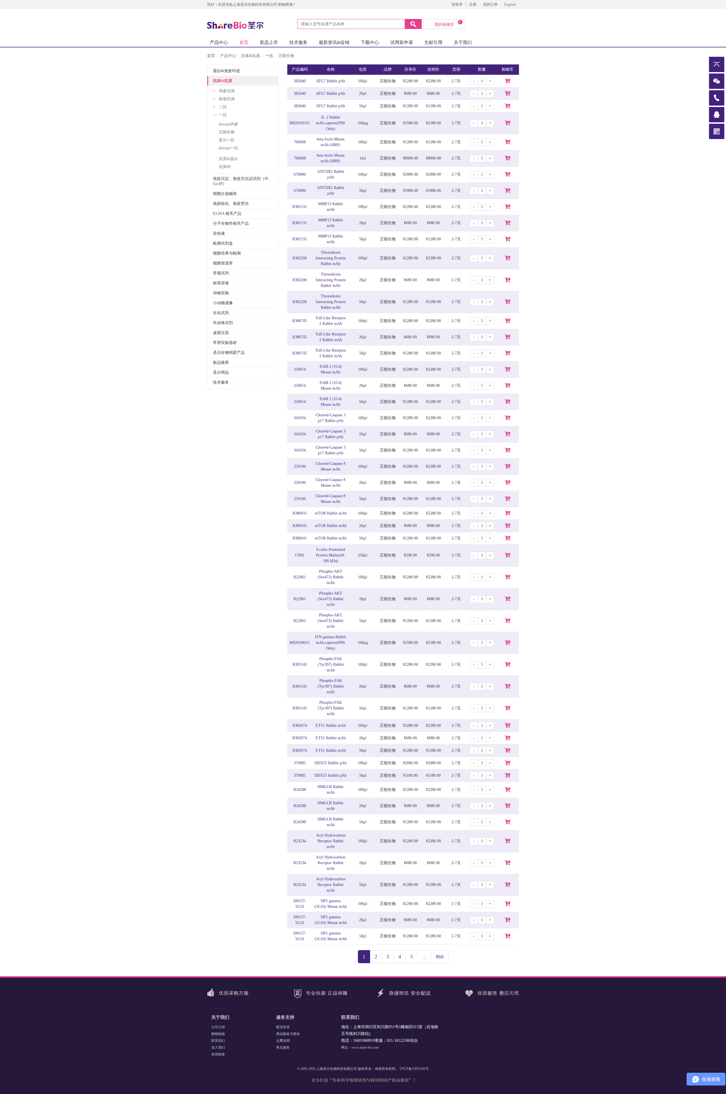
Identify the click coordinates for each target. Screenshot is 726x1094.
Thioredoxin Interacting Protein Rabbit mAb (331, 258)
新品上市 (269, 42)
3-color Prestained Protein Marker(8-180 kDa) (330, 555)
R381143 (300, 664)
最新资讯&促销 (334, 42)
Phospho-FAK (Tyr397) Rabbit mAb (331, 664)
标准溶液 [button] (221, 283)
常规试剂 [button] (221, 273)
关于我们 (463, 42)
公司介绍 (218, 1027)
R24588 (300, 790)
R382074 (299, 725)
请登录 (457, 4)
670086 (300, 174)
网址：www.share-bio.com (360, 1047)
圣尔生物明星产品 (229, 352)
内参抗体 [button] (227, 91)
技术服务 (298, 42)
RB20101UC (300, 123)
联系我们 (218, 1041)
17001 (300, 555)
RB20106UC (300, 643)
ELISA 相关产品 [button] (227, 213)
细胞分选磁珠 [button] (225, 194)
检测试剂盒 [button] (223, 243)
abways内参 (228, 124)
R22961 (300, 577)
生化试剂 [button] (221, 313)
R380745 (299, 321)
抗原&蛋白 (228, 159)
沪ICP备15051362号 (414, 1069)
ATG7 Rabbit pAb (330, 81)
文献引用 (433, 42)
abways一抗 (228, 148)
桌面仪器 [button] (221, 333)
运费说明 (283, 1041)
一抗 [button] (223, 115)
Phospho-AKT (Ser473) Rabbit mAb (330, 577)
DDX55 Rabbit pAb (331, 763)
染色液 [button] (219, 233)
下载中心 (370, 42)
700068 (300, 142)
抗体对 (225, 167)
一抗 (269, 56)
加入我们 (218, 1047)
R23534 (300, 841)
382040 (300, 81)
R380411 (300, 513)
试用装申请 (401, 42)
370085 (300, 763)
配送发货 (283, 1027)
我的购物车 (447, 23)
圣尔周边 (221, 372)
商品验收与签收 (288, 1034)
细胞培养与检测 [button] (227, 253)
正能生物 (227, 132)
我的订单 (491, 4)
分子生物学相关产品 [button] (231, 223)
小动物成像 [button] (223, 303)
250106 (300, 466)
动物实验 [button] (221, 293)
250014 (300, 369)
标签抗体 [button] (227, 99)
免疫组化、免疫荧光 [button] (231, 203)
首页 (243, 42)
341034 (300, 418)
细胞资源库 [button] (223, 263)
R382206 (299, 258)
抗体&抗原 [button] (222, 81)
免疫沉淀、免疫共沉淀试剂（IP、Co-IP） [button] (242, 181)
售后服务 (283, 1047)
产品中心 (219, 42)
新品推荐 (221, 362)
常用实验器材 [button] (225, 343)
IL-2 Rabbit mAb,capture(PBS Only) (330, 123)
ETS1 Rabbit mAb (331, 725)
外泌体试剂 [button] (223, 323)
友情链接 (218, 1054)
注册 (472, 4)
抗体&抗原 (250, 56)
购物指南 (218, 1034)
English (510, 4)
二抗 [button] (223, 107)
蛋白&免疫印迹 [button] (226, 71)
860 (440, 956)
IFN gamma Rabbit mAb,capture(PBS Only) (330, 642)
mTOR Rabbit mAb (331, 513)
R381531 (299, 207)
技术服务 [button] (221, 382)
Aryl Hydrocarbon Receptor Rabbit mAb (330, 841)
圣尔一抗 (227, 140)
